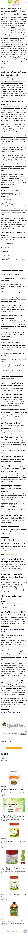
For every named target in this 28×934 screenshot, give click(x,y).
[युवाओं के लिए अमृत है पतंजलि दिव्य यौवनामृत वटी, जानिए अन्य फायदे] (14, 857)
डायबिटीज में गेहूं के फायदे (12, 190)
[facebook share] (2, 754)
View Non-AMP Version (17, 931)
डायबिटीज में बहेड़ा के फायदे (12, 540)
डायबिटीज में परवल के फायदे (13, 712)
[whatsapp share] (7, 754)
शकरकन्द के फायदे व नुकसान (13, 342)
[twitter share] (5, 754)
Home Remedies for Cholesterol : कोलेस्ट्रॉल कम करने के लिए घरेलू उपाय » (14, 733)
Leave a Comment (14, 747)
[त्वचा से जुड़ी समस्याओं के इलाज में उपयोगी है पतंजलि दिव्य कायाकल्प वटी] (14, 830)
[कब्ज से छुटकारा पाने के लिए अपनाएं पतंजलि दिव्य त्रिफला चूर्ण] (14, 778)
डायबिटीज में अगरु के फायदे (11, 554)
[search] (26, 2)
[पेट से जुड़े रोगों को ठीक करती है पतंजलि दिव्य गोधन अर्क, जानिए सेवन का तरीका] (14, 909)
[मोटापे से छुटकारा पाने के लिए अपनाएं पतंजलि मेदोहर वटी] (14, 883)
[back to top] (25, 931)
